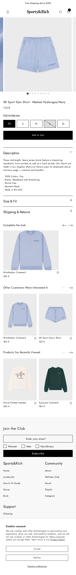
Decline (37, 557)
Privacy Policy (58, 539)
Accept (37, 549)
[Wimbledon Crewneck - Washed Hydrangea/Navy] (31, 250)
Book (5, 496)
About (48, 470)
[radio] (9, 124)
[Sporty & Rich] (38, 12)
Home (6, 470)
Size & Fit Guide (11, 483)
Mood (48, 483)
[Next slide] (71, 288)
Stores (6, 489)
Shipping (8, 513)
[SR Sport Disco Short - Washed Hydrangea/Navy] (55, 315)
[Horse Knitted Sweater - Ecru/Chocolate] (20, 379)
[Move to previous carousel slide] (64, 225)
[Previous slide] (64, 288)
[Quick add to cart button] (58, 273)
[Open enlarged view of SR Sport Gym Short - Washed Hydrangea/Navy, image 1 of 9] (38, 54)
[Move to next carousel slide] (71, 225)
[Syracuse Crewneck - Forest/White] (55, 379)
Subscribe (38, 453)
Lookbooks (8, 477)
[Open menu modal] (7, 12)
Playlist (48, 489)
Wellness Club (52, 477)
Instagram (50, 496)
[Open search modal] (60, 12)
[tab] (28, 93)
